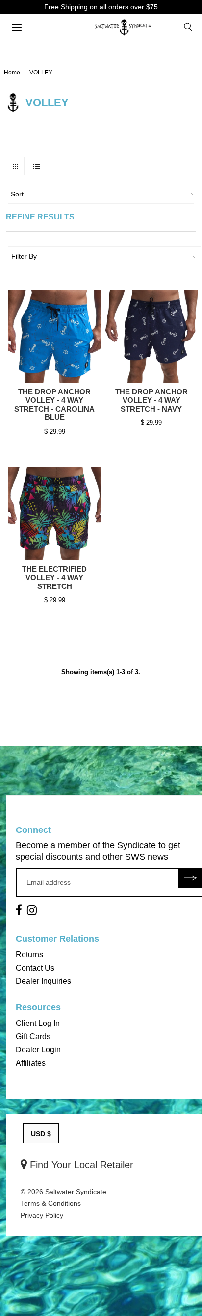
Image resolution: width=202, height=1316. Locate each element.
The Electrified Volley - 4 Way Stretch (54, 577)
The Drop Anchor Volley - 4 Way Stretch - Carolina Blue (54, 405)
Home (12, 72)
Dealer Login (38, 1050)
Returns (29, 954)
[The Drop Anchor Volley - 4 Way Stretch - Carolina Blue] (54, 336)
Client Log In (38, 1023)
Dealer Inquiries (43, 981)
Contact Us (35, 968)
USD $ (41, 1134)
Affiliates (31, 1063)
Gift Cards (33, 1036)
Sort (17, 194)
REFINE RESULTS (40, 217)
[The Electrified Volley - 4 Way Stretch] (54, 513)
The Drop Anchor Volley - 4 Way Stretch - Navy (151, 400)
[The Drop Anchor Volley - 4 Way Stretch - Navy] (151, 336)
